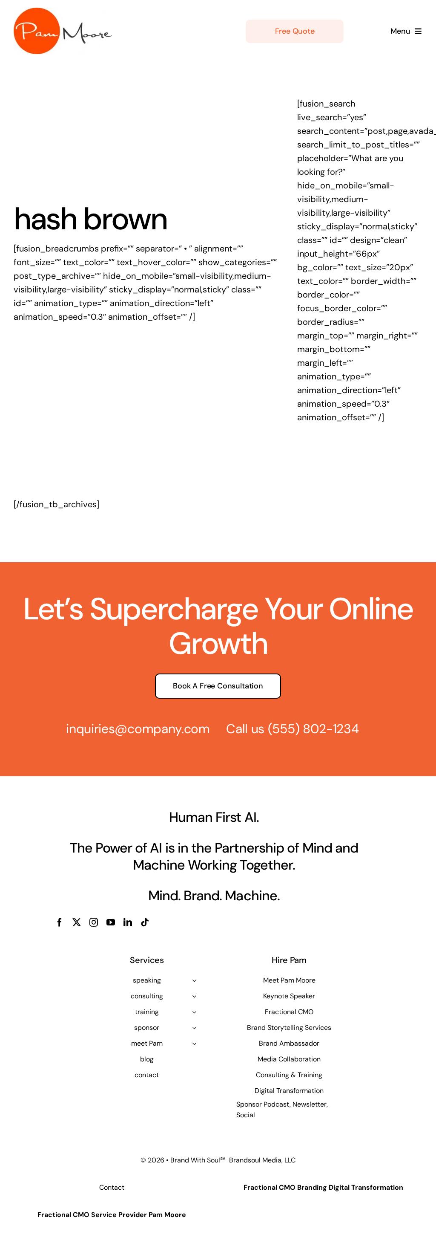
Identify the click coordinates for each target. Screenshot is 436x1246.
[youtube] (110, 922)
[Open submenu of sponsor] (194, 1027)
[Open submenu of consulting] (194, 996)
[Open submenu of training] (194, 1012)
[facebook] (59, 922)
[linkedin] (127, 922)
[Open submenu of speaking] (194, 980)
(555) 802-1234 (313, 728)
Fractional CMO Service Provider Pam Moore (111, 1214)
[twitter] (76, 922)
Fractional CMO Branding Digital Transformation (323, 1187)
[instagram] (93, 922)
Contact (111, 1187)
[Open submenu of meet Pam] (194, 1043)
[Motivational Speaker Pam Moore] (63, 11)
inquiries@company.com (138, 728)
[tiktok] (145, 922)
